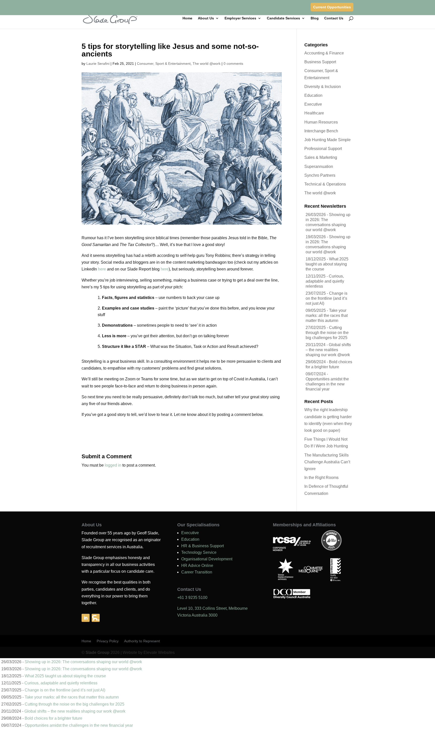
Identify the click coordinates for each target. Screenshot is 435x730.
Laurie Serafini (98, 64)
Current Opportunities (332, 7)
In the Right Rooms (321, 477)
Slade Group (98, 652)
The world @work (207, 64)
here (102, 269)
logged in (113, 465)
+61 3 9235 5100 (192, 597)
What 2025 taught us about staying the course (327, 264)
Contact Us (333, 18)
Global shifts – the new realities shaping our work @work (328, 350)
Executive (313, 104)
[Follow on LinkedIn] (86, 618)
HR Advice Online (197, 565)
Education (313, 95)
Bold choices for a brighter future (53, 718)
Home (187, 18)
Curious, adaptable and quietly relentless (325, 281)
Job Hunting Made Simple (327, 140)
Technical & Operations (325, 184)
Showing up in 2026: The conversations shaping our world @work (83, 662)
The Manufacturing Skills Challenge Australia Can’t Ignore (327, 462)
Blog (315, 18)
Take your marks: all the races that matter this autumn (327, 315)
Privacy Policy (108, 641)
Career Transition (196, 572)
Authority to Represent (142, 641)
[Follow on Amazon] (96, 618)
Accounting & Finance (324, 53)
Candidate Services (283, 18)
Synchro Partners (319, 175)
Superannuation (318, 166)
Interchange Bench (321, 131)
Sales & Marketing (320, 157)
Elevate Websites (159, 652)
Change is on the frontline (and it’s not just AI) (326, 298)
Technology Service (198, 552)
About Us (206, 18)
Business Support (320, 62)
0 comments (233, 64)
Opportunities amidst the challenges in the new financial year (327, 384)
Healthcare (314, 113)
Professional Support (323, 148)
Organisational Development (206, 559)
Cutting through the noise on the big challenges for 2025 (327, 332)
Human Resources (321, 122)
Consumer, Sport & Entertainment (164, 64)
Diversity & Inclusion (322, 86)
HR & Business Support (202, 546)
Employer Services (240, 18)
